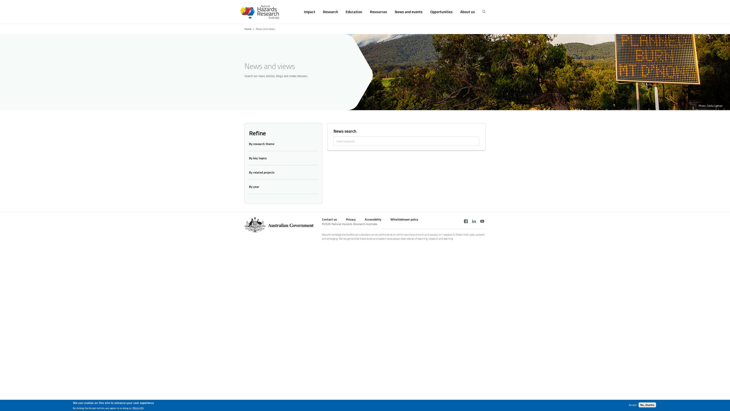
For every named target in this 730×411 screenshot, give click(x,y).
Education (354, 12)
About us (467, 12)
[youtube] (482, 221)
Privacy (351, 219)
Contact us (329, 219)
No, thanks (647, 404)
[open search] (484, 12)
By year (254, 186)
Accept (632, 404)
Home (248, 29)
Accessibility (373, 219)
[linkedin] (474, 221)
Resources (378, 12)
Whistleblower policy (404, 219)
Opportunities (441, 12)
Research (330, 12)
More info (138, 407)
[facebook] (466, 221)
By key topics (258, 158)
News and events (409, 12)
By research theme (261, 144)
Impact (309, 12)
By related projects (262, 172)
